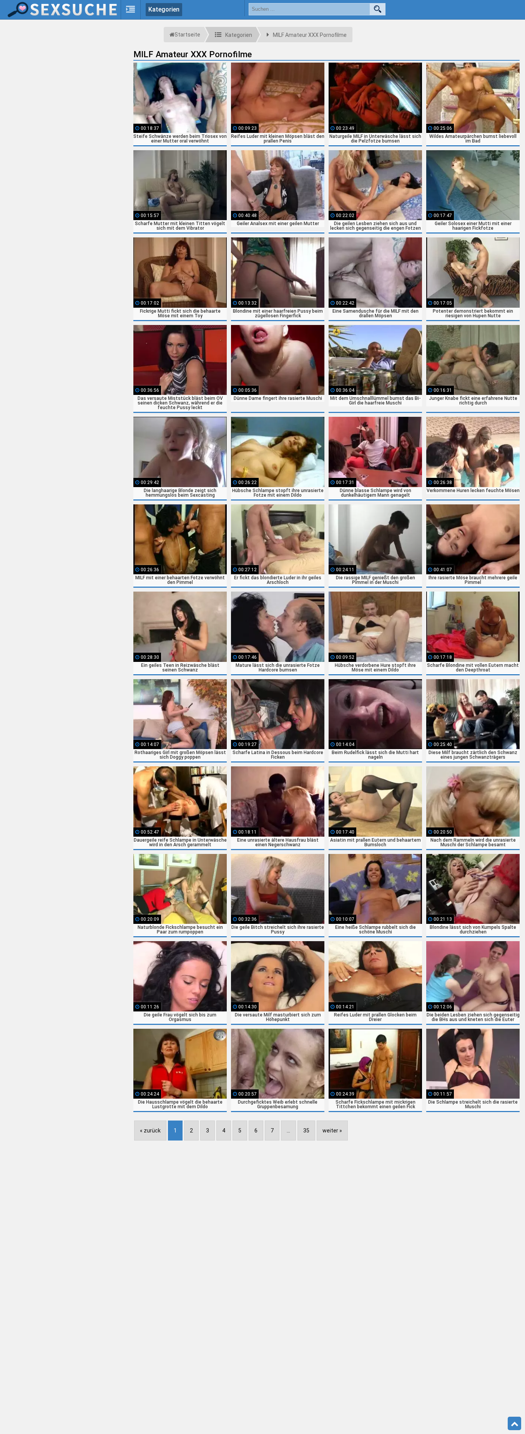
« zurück (150, 1130)
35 (306, 1130)
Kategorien (163, 9)
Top (514, 1423)
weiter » (332, 1130)
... (288, 1130)
